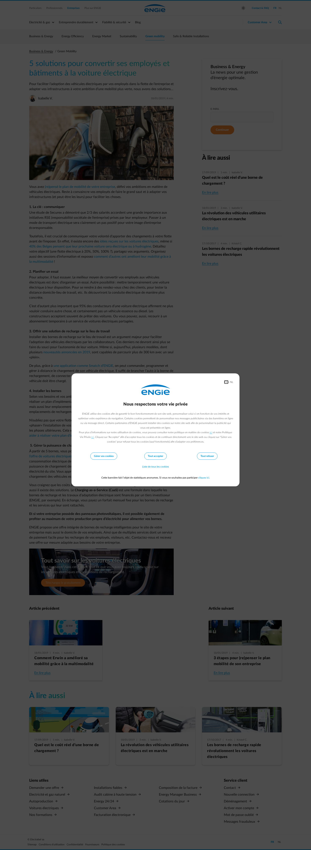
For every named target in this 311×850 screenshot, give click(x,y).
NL (231, 382)
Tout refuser (207, 456)
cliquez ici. (204, 477)
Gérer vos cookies (104, 456)
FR (226, 382)
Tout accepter (155, 456)
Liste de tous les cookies (155, 466)
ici (211, 432)
